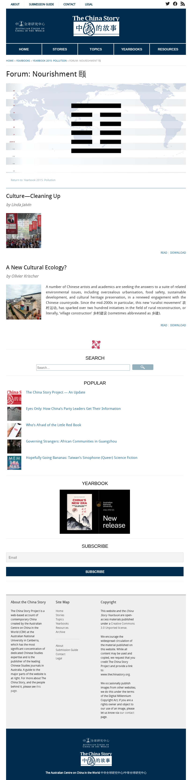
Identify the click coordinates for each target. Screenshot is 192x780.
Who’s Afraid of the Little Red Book (53, 425)
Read (164, 252)
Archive (60, 632)
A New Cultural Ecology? (36, 268)
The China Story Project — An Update (55, 392)
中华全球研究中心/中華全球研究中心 (96, 772)
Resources (168, 49)
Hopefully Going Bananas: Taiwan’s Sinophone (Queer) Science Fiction (81, 458)
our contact (127, 712)
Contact (69, 4)
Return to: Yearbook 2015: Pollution (33, 180)
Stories (60, 49)
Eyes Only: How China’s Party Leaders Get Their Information (73, 409)
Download (178, 252)
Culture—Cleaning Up (33, 196)
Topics (96, 49)
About (15, 4)
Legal (89, 4)
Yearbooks (131, 49)
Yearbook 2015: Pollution (50, 61)
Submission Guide (41, 4)
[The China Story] (96, 26)
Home (24, 49)
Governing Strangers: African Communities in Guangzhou (71, 441)
